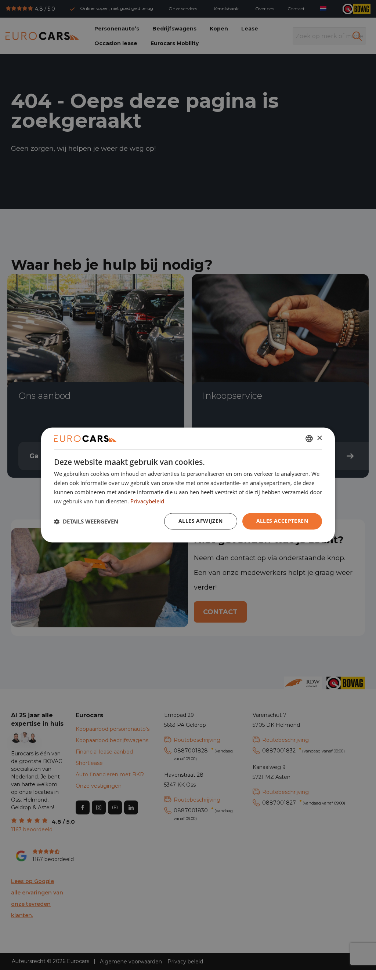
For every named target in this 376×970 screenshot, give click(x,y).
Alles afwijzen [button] (200, 521)
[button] (86, 521)
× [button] (319, 438)
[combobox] (309, 438)
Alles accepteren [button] (282, 521)
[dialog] (188, 484)
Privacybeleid (147, 501)
